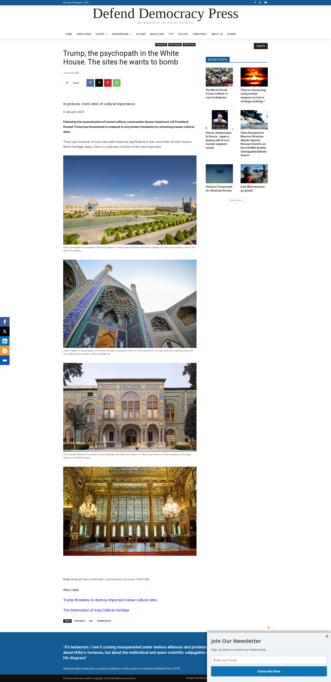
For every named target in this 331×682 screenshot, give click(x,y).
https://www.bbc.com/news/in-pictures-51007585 (115, 579)
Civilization (79, 621)
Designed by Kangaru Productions (78, 27)
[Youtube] (265, 3)
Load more (235, 200)
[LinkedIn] (5, 341)
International (175, 44)
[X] (260, 3)
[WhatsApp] (116, 83)
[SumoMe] (5, 360)
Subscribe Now (269, 671)
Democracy (161, 44)
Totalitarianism (104, 621)
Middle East (189, 44)
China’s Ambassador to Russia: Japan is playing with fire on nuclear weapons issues (219, 140)
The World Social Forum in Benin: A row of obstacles (217, 93)
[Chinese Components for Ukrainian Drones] (219, 173)
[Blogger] (5, 350)
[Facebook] (255, 3)
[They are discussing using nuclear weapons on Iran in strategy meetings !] (254, 77)
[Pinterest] (108, 83)
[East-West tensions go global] (254, 173)
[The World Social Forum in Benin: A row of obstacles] (219, 77)
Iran (91, 621)
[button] (269, 640)
